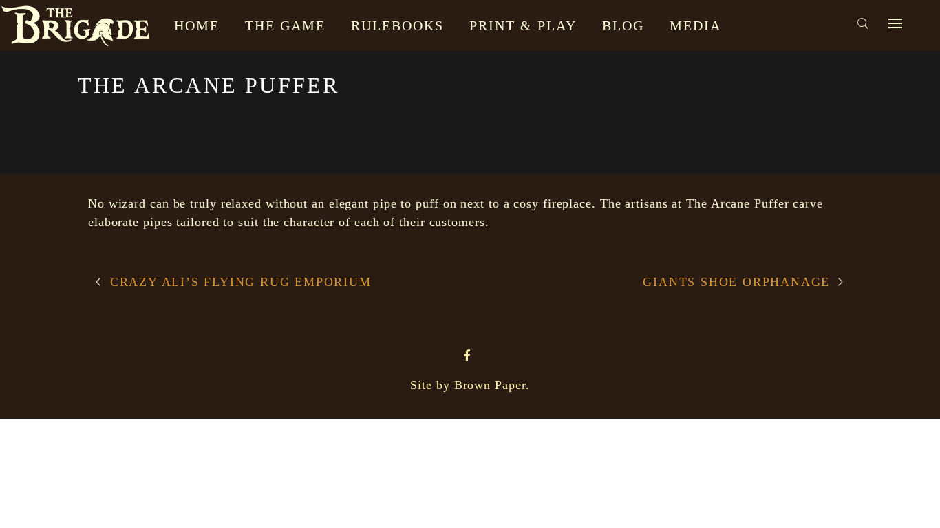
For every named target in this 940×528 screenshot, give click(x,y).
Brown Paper (490, 385)
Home (197, 25)
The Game (285, 25)
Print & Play (523, 25)
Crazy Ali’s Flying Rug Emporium (241, 282)
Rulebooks (397, 25)
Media (695, 25)
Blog (623, 25)
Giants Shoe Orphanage (736, 282)
